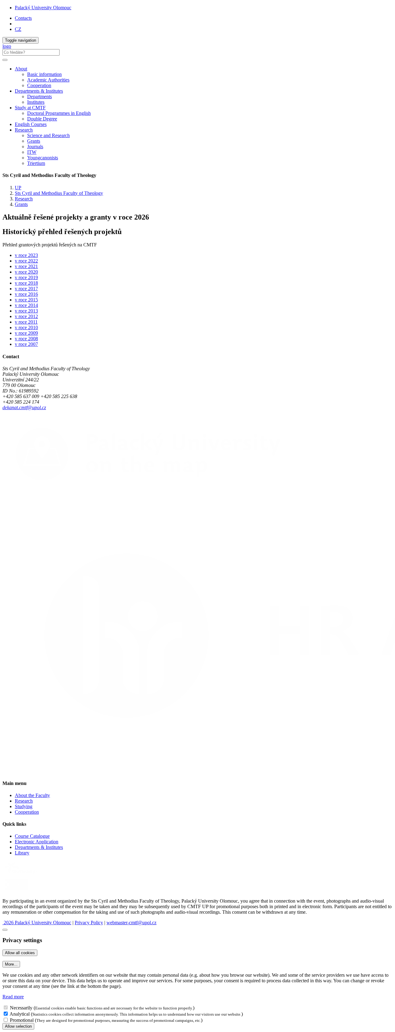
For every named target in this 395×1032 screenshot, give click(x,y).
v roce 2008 (26, 338)
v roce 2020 (26, 272)
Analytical (20, 1014)
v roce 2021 (26, 266)
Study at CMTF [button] (30, 107)
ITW (31, 152)
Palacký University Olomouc (43, 7)
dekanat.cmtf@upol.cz (24, 407)
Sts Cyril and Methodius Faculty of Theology (59, 193)
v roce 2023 (26, 255)
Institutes (35, 102)
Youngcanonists (42, 157)
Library (22, 852)
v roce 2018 (26, 283)
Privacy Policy (89, 922)
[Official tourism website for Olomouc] (16, 890)
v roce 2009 (26, 333)
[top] (4, 930)
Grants (33, 141)
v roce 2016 (26, 294)
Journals (35, 146)
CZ (18, 29)
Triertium (36, 163)
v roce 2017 (26, 288)
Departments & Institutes (39, 847)
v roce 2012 (26, 316)
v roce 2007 (26, 344)
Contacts (23, 18)
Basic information (44, 74)
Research (24, 198)
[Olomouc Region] (23, 874)
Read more (13, 996)
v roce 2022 (26, 260)
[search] (4, 60)
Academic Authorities (48, 79)
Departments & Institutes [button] (39, 91)
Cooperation (39, 85)
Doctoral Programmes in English (59, 113)
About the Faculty (32, 795)
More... (11, 964)
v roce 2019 (26, 277)
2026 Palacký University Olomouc (36, 922)
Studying (23, 806)
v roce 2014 (26, 305)
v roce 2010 (26, 327)
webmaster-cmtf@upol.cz (131, 922)
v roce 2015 (26, 299)
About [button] (21, 68)
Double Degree (42, 118)
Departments (39, 96)
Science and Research (48, 135)
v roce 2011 (26, 322)
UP (18, 187)
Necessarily (21, 1007)
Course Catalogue (32, 836)
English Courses (31, 124)
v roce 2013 (26, 310)
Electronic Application (36, 841)
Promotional (22, 1020)
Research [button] (24, 129)
